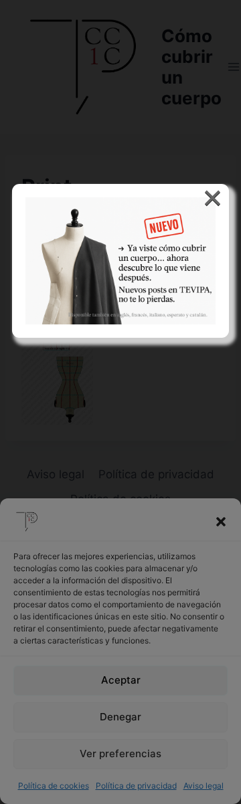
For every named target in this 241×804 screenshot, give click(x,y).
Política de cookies (53, 786)
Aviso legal (203, 786)
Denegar (120, 716)
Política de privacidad (136, 786)
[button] (221, 521)
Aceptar (121, 680)
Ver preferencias (120, 753)
